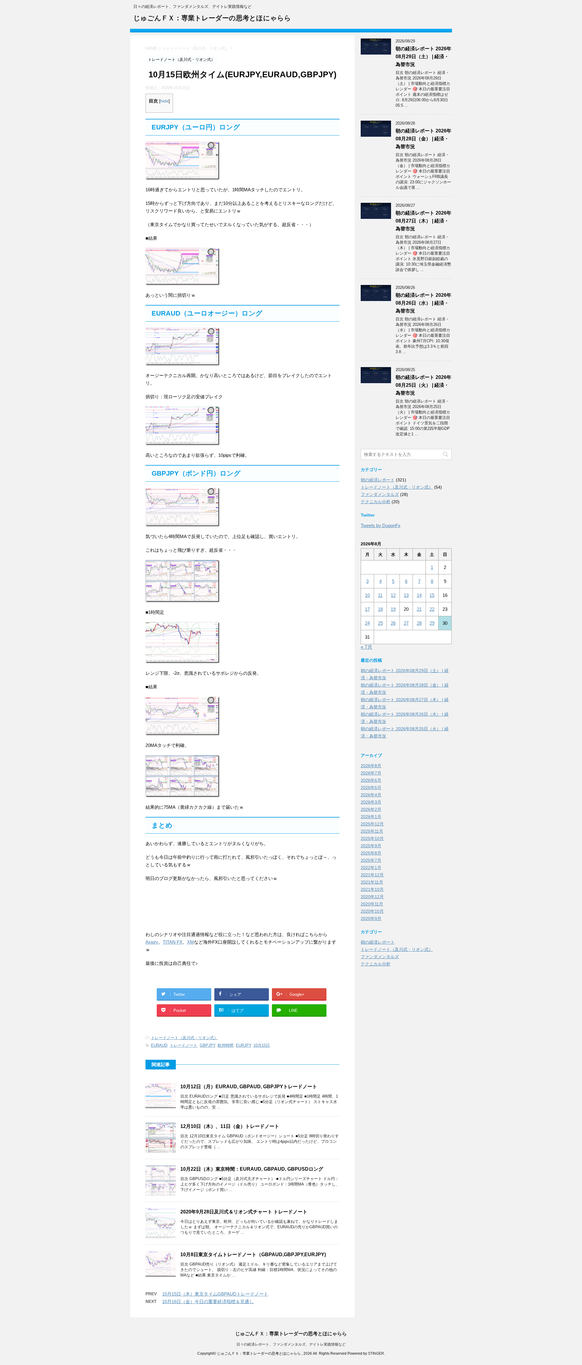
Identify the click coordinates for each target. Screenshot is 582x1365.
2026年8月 (371, 765)
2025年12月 (372, 823)
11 (380, 595)
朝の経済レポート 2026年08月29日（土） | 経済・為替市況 (423, 56)
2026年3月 (371, 802)
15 (432, 595)
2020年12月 (372, 896)
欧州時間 (225, 1045)
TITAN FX (172, 942)
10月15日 (261, 1045)
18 (380, 609)
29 (432, 623)
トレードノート (183, 1045)
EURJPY (243, 1045)
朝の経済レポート (378, 479)
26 (393, 623)
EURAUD (159, 1045)
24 (367, 623)
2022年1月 (371, 867)
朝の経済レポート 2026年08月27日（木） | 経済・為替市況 (423, 220)
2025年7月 (371, 860)
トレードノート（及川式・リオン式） (184, 1037)
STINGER (376, 1353)
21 (419, 609)
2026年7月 (371, 773)
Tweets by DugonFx (380, 525)
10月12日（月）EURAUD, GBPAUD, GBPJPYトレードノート (248, 1086)
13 (406, 595)
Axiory (152, 942)
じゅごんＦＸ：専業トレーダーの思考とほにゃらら (212, 18)
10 (367, 595)
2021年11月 (372, 882)
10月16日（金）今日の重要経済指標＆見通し (208, 1301)
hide (164, 101)
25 (380, 623)
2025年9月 (371, 845)
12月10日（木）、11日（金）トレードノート (229, 1126)
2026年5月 (371, 787)
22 (432, 609)
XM (190, 942)
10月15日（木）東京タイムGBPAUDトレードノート (215, 1293)
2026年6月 (371, 780)
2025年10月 (372, 838)
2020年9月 (371, 918)
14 (419, 595)
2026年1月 (371, 816)
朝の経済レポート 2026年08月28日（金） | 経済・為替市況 (423, 138)
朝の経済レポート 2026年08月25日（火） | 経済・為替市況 (423, 385)
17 (367, 609)
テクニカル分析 (375, 501)
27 (406, 623)
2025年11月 (372, 831)
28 (419, 623)
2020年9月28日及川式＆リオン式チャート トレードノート (243, 1211)
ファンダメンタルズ (380, 494)
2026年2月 (371, 809)
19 (393, 609)
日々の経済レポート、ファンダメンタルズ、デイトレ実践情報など (291, 1344)
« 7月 (366, 647)
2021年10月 (372, 889)
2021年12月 (372, 874)
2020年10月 (372, 911)
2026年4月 (371, 794)
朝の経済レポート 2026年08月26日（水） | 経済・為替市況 (423, 303)
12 (393, 595)
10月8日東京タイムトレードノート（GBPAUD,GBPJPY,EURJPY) (253, 1254)
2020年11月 (372, 904)
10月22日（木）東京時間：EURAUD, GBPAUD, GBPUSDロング (251, 1169)
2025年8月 (371, 853)
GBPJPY (207, 1045)
